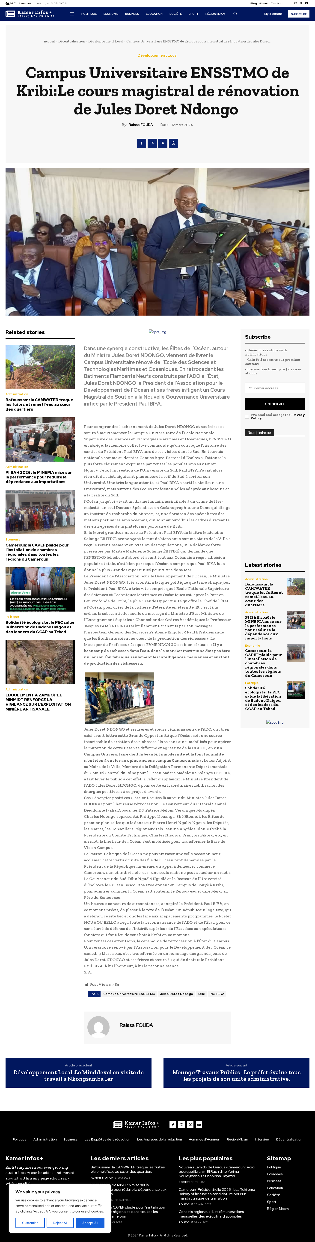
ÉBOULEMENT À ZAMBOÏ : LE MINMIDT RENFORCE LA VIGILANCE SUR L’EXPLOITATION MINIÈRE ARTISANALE (38, 702)
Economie (13, 539)
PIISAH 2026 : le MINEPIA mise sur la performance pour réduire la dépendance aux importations (39, 477)
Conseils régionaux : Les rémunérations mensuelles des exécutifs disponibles (211, 1213)
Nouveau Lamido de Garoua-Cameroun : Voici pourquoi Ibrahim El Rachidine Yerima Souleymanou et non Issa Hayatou (217, 1171)
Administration (17, 394)
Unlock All (275, 404)
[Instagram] (295, 3)
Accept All (90, 1223)
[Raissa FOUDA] (101, 1027)
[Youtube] (306, 3)
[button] (235, 14)
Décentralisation (71, 41)
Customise (30, 1223)
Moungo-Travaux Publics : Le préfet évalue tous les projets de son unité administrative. (236, 1075)
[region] (60, 1208)
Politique (12, 616)
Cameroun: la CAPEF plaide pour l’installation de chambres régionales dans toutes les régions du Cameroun (37, 552)
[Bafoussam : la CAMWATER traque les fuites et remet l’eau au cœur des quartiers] (40, 367)
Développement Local (105, 41)
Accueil (49, 41)
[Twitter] (301, 3)
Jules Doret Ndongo (176, 994)
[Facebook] (290, 3)
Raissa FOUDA (141, 125)
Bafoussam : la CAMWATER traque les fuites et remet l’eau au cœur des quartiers (39, 404)
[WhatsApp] (173, 143)
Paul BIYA (217, 994)
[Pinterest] (162, 143)
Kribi (201, 994)
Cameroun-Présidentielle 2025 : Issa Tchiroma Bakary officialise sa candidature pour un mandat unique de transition (217, 1194)
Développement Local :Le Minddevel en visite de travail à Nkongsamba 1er (78, 1075)
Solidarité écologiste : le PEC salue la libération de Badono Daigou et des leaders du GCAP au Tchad (40, 627)
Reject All (60, 1223)
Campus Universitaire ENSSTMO (129, 994)
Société (184, 1182)
